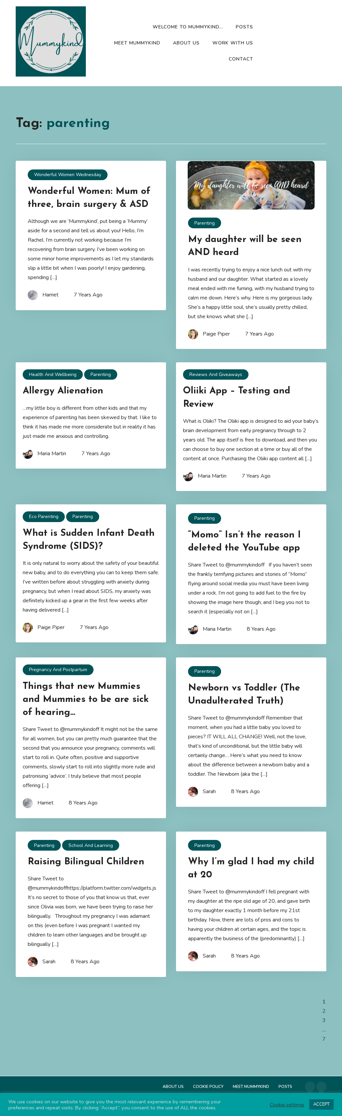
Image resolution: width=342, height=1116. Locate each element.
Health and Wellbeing (52, 374)
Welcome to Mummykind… (188, 27)
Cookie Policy (208, 1086)
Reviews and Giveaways (215, 374)
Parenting (204, 223)
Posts (244, 27)
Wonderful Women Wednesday (67, 174)
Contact (241, 59)
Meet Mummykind (137, 43)
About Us (186, 43)
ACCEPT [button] (321, 1104)
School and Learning (90, 845)
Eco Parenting (43, 516)
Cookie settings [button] (287, 1105)
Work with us (232, 43)
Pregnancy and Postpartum (58, 669)
